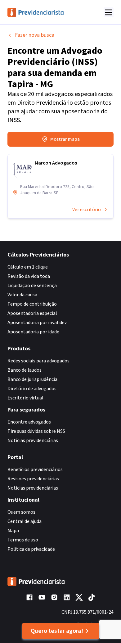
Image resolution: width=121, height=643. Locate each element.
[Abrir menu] (109, 12)
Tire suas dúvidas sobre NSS (36, 431)
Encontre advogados (29, 422)
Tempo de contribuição (32, 304)
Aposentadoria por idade (33, 332)
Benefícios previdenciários (35, 469)
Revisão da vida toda (28, 276)
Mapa (13, 530)
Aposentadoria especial (32, 313)
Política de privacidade (31, 549)
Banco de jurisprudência (32, 379)
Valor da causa (22, 295)
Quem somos (21, 512)
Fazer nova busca (34, 35)
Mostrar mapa (65, 139)
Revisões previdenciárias (33, 479)
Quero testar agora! (57, 631)
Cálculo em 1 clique (27, 267)
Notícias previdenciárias (32, 440)
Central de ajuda (24, 521)
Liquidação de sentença (32, 285)
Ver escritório (86, 209)
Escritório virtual (25, 398)
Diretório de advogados (31, 388)
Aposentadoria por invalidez (37, 322)
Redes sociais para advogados (38, 361)
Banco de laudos (24, 370)
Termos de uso (22, 540)
